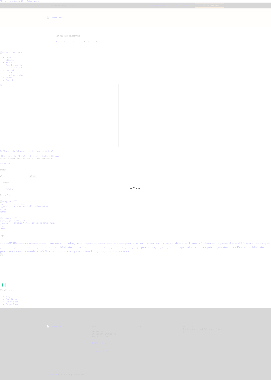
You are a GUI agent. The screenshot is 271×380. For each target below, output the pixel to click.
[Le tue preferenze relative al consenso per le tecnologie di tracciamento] (2, 285)
